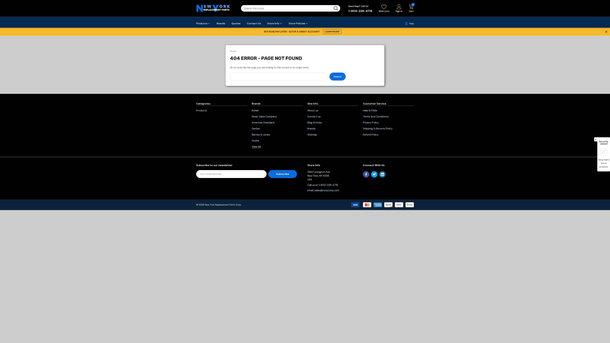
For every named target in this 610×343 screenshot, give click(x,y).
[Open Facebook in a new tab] (366, 174)
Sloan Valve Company (264, 116)
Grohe (255, 140)
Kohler (255, 110)
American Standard (263, 122)
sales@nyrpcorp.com (326, 190)
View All (256, 146)
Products (201, 110)
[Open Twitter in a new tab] (374, 174)
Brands (311, 128)
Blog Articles (314, 122)
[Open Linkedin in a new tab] (382, 174)
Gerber (256, 128)
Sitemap (312, 134)
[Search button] (336, 8)
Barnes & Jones (261, 134)
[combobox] (287, 8)
